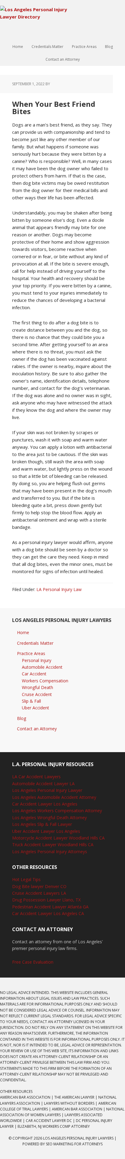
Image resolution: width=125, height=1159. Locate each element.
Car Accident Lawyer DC (49, 1120)
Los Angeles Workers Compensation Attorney (57, 810)
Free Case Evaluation (32, 962)
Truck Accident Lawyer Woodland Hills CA (52, 844)
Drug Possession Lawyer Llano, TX (46, 900)
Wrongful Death (37, 687)
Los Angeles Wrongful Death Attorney (49, 817)
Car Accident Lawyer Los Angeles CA (48, 913)
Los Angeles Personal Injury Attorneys (49, 851)
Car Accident (34, 674)
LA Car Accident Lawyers (36, 776)
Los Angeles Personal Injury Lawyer (47, 790)
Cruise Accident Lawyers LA (39, 893)
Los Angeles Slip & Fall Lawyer (42, 824)
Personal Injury (36, 660)
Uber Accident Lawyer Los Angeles (46, 831)
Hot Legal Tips (26, 879)
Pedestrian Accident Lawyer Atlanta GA (50, 907)
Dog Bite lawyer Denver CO (39, 886)
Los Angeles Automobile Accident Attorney (54, 797)
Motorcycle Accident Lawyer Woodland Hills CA (58, 838)
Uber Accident (35, 708)
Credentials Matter (35, 643)
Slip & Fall (31, 701)
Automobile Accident (42, 667)
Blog (21, 718)
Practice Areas (31, 653)
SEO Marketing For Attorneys (74, 1144)
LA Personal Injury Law (59, 589)
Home (23, 632)
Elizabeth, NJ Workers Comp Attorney (54, 1126)
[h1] (39, 17)
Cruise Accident (37, 694)
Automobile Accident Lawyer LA (43, 783)
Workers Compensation (45, 681)
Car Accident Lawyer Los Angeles (44, 804)
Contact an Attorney (37, 729)
